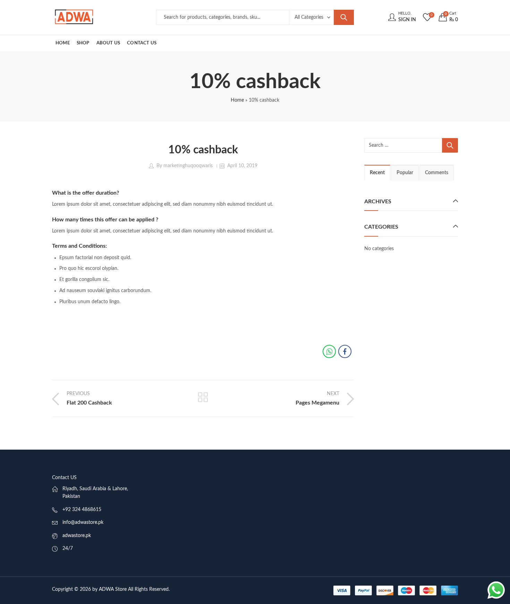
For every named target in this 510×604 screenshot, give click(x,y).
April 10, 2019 (242, 165)
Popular (405, 172)
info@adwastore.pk (82, 522)
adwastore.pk (76, 535)
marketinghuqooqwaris (188, 165)
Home (237, 100)
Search (344, 17)
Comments (436, 172)
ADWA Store (113, 589)
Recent (377, 172)
